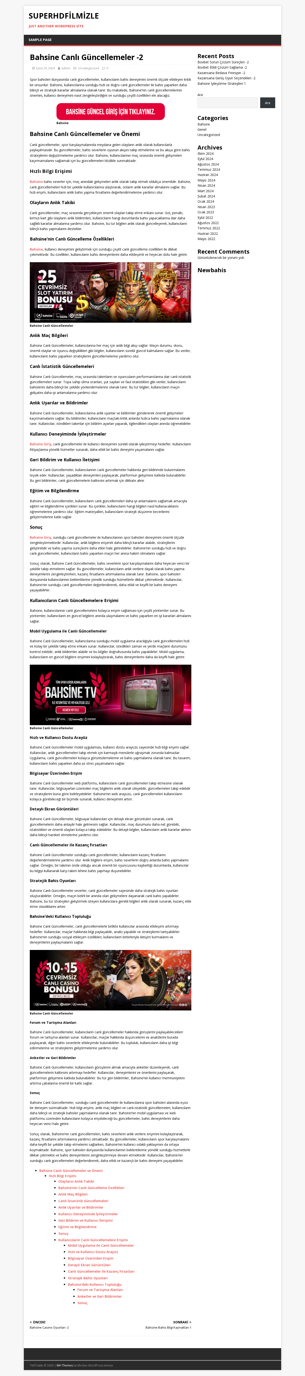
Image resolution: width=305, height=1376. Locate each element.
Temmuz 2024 (209, 169)
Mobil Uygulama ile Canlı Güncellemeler (101, 1245)
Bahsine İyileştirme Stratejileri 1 (222, 83)
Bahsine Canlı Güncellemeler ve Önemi (71, 1170)
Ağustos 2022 (208, 223)
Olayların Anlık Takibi (76, 1181)
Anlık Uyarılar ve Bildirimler (80, 1207)
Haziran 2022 (208, 233)
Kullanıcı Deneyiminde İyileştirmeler (88, 1214)
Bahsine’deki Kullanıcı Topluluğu (95, 1284)
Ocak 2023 (206, 212)
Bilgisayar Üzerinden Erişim (90, 1258)
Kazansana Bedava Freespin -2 (221, 72)
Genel (202, 129)
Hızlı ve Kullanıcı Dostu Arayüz (93, 1252)
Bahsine (37, 181)
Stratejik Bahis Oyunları (88, 1278)
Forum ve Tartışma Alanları (100, 1289)
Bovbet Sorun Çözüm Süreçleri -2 (223, 62)
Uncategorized (88, 68)
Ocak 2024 (206, 201)
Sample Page (40, 39)
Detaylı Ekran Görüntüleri (89, 1265)
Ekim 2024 (206, 153)
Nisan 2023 (206, 207)
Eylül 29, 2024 (45, 68)
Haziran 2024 (208, 174)
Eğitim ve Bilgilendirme (77, 1227)
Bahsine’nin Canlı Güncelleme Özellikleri (91, 1187)
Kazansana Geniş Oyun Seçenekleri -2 (226, 78)
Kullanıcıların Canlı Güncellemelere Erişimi (93, 1240)
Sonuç (63, 1233)
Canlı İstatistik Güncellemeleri (83, 1201)
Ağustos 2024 (208, 164)
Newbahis (212, 270)
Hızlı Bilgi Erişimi (62, 1176)
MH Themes (65, 1365)
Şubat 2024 (206, 196)
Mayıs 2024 (206, 180)
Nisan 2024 (206, 185)
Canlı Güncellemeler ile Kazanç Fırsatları (101, 1271)
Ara (200, 94)
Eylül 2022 (205, 217)
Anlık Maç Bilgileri (73, 1194)
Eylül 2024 (205, 158)
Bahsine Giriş (40, 444)
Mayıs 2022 (206, 238)
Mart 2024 (206, 191)
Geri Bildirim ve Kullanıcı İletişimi (85, 1220)
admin (65, 68)
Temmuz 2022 (209, 228)
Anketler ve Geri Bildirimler (99, 1296)
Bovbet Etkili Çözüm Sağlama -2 (222, 67)
